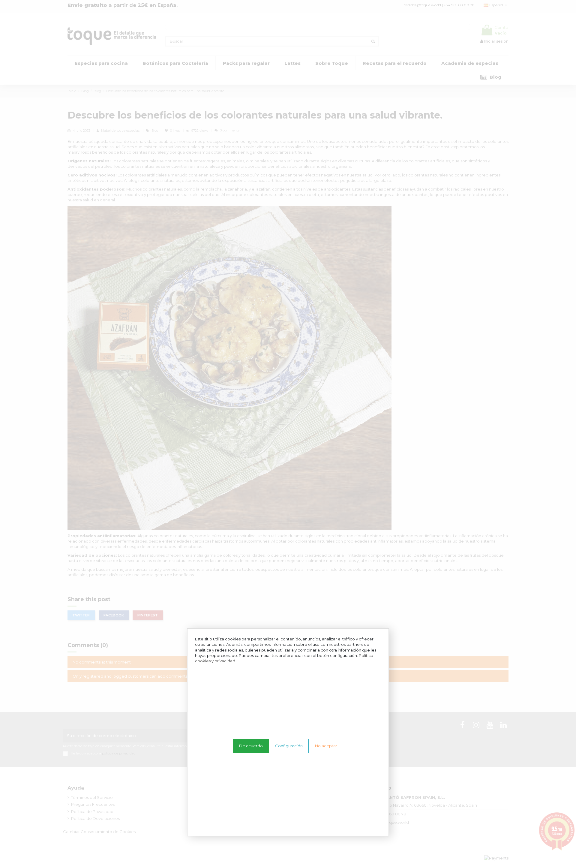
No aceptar (326, 745)
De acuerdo (251, 745)
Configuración (289, 745)
